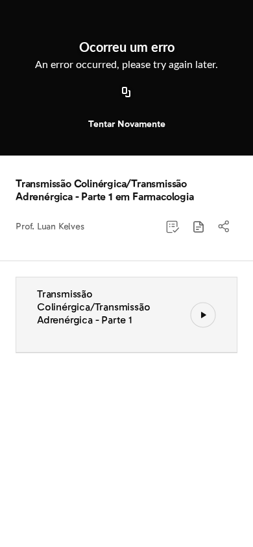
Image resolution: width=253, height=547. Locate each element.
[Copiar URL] (126, 92)
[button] (198, 227)
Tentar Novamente (126, 124)
